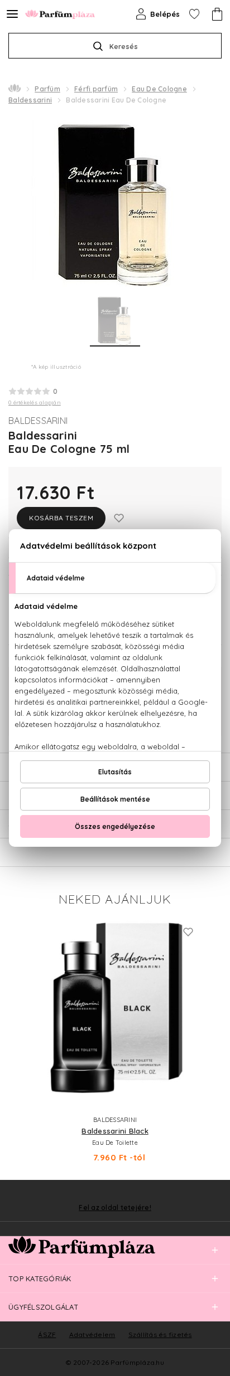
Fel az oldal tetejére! (115, 1207)
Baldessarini (30, 100)
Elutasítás (115, 772)
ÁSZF (47, 1334)
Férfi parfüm (96, 89)
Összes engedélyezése (115, 826)
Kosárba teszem (61, 518)
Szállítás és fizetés (160, 1334)
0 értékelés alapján (34, 402)
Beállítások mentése (115, 799)
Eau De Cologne (159, 89)
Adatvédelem (92, 1334)
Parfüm (47, 89)
